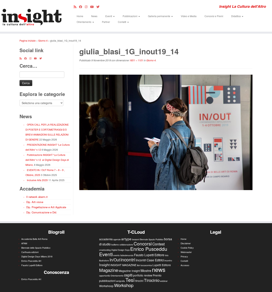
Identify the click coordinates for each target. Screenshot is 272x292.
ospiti (128, 274)
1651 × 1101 (136, 60)
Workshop (123, 285)
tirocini (139, 281)
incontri (127, 259)
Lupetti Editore (162, 265)
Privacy (184, 256)
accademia (106, 239)
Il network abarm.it (37, 197)
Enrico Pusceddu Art (31, 260)
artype (126, 238)
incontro (168, 260)
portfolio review (142, 275)
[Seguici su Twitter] (99, 6)
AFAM (24, 243)
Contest (158, 243)
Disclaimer (186, 243)
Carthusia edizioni (29, 252)
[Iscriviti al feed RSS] (76, 6)
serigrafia (120, 280)
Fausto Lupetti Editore (31, 265)
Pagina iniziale (28, 40)
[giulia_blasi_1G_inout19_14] (165, 132)
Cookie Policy (187, 247)
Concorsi (143, 243)
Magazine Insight (129, 271)
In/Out (115, 260)
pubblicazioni (107, 281)
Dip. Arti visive (34, 202)
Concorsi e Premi (213, 16)
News (94, 16)
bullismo (115, 244)
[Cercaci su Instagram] (87, 6)
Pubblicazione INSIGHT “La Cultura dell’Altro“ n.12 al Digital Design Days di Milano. (47, 159)
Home (80, 16)
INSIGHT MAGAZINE (123, 265)
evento (116, 255)
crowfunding (105, 249)
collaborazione (126, 244)
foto (166, 255)
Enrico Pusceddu (148, 248)
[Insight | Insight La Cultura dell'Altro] (31, 16)
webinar (164, 280)
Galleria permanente (159, 16)
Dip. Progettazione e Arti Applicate (46, 207)
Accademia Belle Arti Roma (34, 238)
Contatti (122, 21)
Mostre (146, 270)
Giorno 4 (43, 40)
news (158, 269)
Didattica (236, 16)
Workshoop (106, 286)
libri (138, 265)
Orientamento (84, 21)
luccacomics (146, 265)
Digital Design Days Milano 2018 (36, 256)
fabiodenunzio (126, 255)
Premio (157, 275)
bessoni (135, 239)
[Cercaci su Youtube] (93, 6)
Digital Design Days (120, 249)
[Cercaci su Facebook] (82, 6)
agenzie (117, 239)
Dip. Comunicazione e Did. (41, 212)
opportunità (104, 275)
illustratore (104, 260)
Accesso (185, 265)
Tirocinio (151, 280)
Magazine (108, 270)
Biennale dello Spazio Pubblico (35, 247)
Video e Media (189, 16)
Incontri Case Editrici (150, 260)
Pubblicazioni (130, 16)
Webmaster (186, 252)
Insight (104, 264)
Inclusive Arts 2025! (37, 180)
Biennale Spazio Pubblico (151, 239)
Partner (106, 21)
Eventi (109, 16)
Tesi (130, 279)
